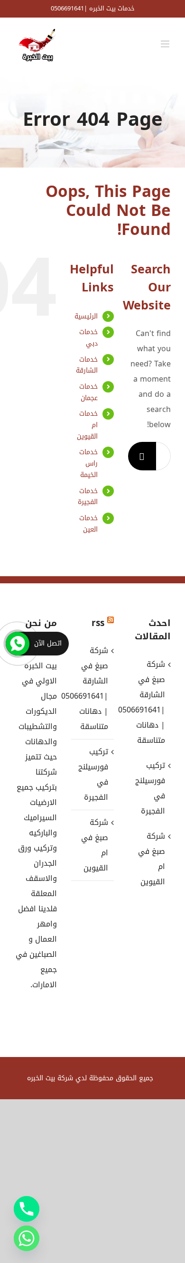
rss (98, 623)
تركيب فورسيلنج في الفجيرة (93, 774)
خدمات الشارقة (87, 365)
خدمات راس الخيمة (88, 463)
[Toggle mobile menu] (166, 44)
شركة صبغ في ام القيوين (94, 845)
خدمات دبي (88, 338)
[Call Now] (17, 643)
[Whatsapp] (26, 1238)
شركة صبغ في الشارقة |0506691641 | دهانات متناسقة (92, 688)
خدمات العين (88, 524)
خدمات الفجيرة (88, 497)
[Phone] (26, 1209)
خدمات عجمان (88, 392)
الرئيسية (86, 316)
